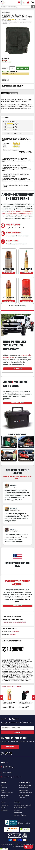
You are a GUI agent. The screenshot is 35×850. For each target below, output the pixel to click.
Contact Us (4, 788)
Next (33, 697)
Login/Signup (28, 2)
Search (33, 6)
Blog (2, 785)
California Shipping (20, 815)
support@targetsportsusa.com (13, 777)
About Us (3, 790)
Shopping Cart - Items (32, 2)
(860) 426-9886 (24, 2)
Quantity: (5, 68)
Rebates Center (23, 790)
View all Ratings (22, 19)
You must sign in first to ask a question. (14, 622)
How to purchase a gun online (23, 805)
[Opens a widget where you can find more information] (28, 847)
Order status (4, 805)
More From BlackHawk (11, 686)
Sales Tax (22, 798)
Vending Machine (24, 788)
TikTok (10, 753)
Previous (1, 697)
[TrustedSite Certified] (25, 830)
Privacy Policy (5, 795)
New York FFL (18, 812)
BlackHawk (15, 632)
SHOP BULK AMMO (17, 606)
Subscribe (17, 732)
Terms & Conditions (7, 793)
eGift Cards (4, 810)
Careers (3, 798)
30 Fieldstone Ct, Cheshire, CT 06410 (8, 767)
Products (19, 2)
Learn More (10, 747)
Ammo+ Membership (25, 785)
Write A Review (6, 20)
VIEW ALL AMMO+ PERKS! (17, 403)
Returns (3, 807)
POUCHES (13, 634)
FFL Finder (17, 810)
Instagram (2, 753)
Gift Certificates (24, 795)
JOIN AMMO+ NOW (17, 369)
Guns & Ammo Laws (20, 807)
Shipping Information (25, 793)
